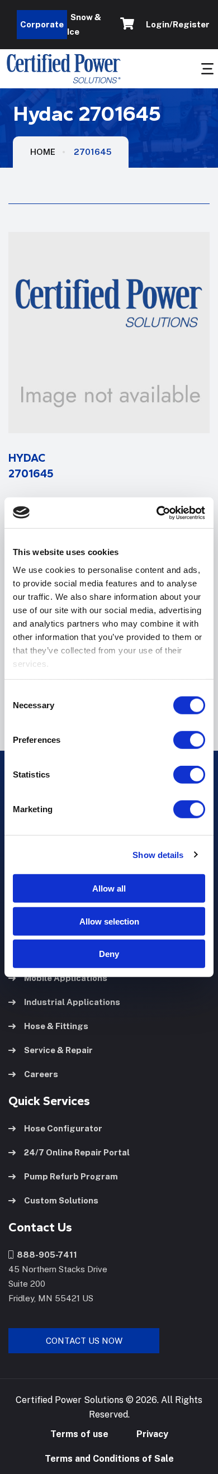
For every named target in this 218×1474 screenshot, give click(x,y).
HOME (42, 152)
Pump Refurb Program (71, 1176)
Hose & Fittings (56, 1026)
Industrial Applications (72, 1002)
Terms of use (79, 1434)
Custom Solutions (61, 1200)
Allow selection (109, 921)
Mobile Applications (65, 978)
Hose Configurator (63, 1128)
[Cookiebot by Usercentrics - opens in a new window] (156, 512)
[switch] (178, 740)
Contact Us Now (84, 1340)
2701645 (92, 152)
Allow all (109, 888)
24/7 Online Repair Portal (77, 1152)
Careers (41, 1074)
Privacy (152, 1434)
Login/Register (176, 24)
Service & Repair (58, 1050)
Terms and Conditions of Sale (109, 1458)
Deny (109, 954)
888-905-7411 (45, 1254)
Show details (157, 854)
